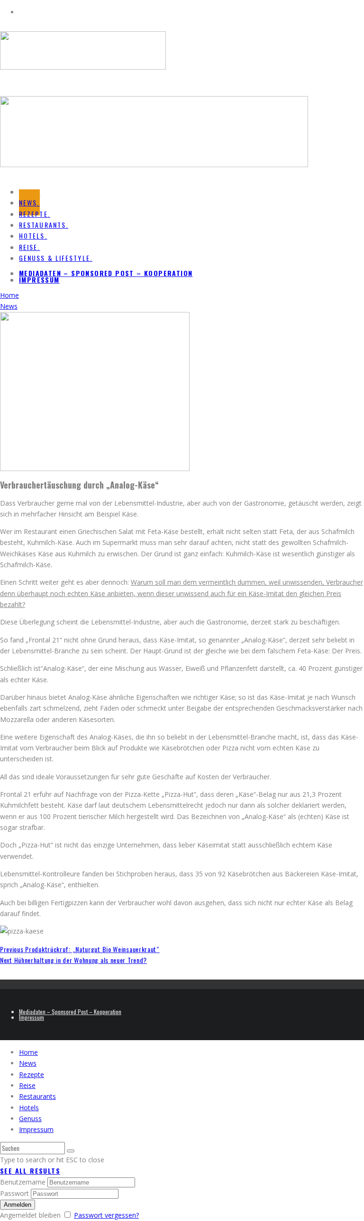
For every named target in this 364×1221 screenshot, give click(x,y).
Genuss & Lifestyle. (55, 258)
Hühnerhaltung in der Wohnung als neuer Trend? (73, 960)
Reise (27, 1085)
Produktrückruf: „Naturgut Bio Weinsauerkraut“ (80, 949)
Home (28, 1052)
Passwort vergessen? (106, 1215)
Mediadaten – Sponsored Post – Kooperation (105, 273)
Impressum (39, 280)
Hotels (29, 1107)
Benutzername (23, 1181)
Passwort (14, 1193)
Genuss (30, 1118)
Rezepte (31, 1074)
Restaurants (37, 1096)
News (27, 1063)
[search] (70, 1151)
